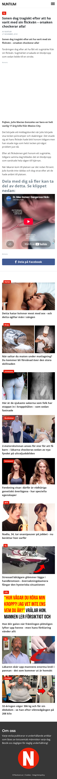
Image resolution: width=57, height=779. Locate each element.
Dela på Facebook (29, 262)
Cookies (28, 775)
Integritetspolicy (38, 775)
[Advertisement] (28, 92)
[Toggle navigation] (53, 3)
